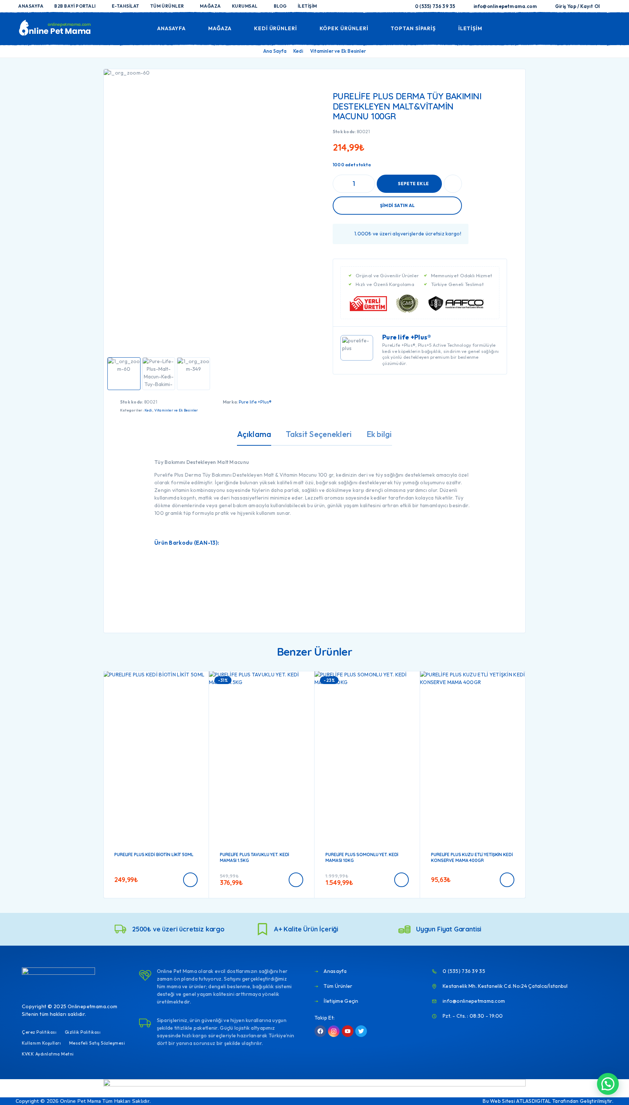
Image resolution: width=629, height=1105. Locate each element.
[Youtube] (347, 1031)
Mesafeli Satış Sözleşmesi (97, 1043)
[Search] (557, 28)
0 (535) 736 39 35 (435, 6)
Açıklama (254, 434)
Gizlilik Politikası (83, 1032)
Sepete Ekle (413, 183)
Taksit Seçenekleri (319, 434)
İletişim (307, 6)
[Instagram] (334, 1031)
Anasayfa (30, 6)
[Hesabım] (574, 28)
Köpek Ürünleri (344, 28)
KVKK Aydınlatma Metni (48, 1054)
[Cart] (608, 27)
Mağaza (210, 6)
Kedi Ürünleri (275, 28)
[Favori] (590, 28)
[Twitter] (361, 1031)
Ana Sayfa (274, 51)
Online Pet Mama (80, 1101)
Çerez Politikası (39, 1032)
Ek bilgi (379, 434)
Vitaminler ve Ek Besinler (338, 51)
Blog (280, 6)
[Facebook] (320, 1031)
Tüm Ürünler (167, 6)
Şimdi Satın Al (397, 205)
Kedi (298, 51)
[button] (190, 880)
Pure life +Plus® (255, 402)
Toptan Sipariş (413, 28)
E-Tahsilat (125, 6)
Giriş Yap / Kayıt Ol (577, 6)
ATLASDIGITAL (533, 1101)
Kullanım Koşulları (41, 1043)
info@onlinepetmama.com (505, 6)
